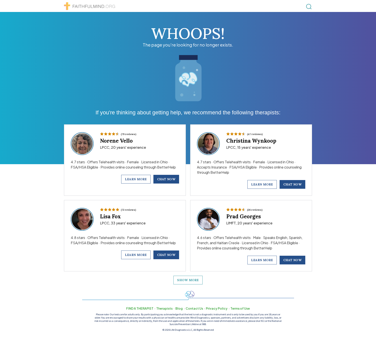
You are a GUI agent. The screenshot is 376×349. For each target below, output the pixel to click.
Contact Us (194, 308)
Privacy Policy (217, 308)
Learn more (136, 179)
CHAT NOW (166, 179)
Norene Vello (116, 140)
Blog (179, 308)
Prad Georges (243, 216)
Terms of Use (240, 308)
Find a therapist (139, 308)
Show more (188, 280)
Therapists (164, 308)
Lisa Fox (110, 216)
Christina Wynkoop (251, 140)
